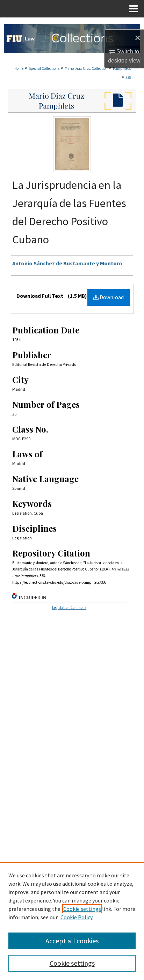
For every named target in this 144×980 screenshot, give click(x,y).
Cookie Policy (76, 917)
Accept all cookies (72, 940)
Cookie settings (82, 908)
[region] (72, 921)
